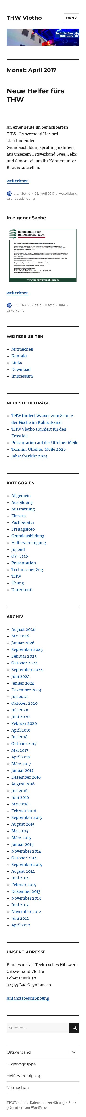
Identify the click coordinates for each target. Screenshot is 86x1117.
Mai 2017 (19, 750)
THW (16, 576)
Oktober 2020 (24, 703)
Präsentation (23, 562)
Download (21, 369)
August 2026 (23, 629)
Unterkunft (15, 310)
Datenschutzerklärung (47, 1103)
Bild (62, 305)
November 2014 (26, 851)
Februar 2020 (24, 723)
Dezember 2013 (25, 891)
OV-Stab (19, 556)
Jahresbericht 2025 (29, 456)
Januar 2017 (22, 770)
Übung (17, 583)
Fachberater (22, 522)
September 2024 (27, 669)
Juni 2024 (20, 676)
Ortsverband (19, 1052)
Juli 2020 (19, 710)
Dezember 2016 (26, 777)
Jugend (18, 549)
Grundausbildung (21, 198)
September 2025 (27, 649)
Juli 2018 (19, 736)
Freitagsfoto (23, 529)
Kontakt (19, 356)
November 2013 (26, 898)
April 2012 (20, 925)
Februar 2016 (23, 810)
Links (16, 362)
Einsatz (18, 515)
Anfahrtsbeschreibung (28, 998)
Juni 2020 (20, 716)
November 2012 (26, 911)
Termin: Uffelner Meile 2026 (38, 449)
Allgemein (21, 495)
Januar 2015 (22, 844)
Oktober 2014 (24, 857)
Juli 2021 (19, 696)
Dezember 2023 (26, 689)
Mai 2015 (19, 831)
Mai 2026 (20, 636)
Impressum (22, 376)
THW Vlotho (24, 17)
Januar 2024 (22, 683)
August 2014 (23, 871)
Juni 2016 (20, 797)
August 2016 (23, 783)
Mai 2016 (20, 804)
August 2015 (23, 824)
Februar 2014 (23, 884)
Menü (71, 17)
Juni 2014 (20, 878)
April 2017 (20, 757)
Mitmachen (22, 349)
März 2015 (21, 837)
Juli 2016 (19, 790)
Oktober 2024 (24, 663)
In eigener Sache (26, 218)
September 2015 (26, 817)
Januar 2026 (23, 642)
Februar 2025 (24, 656)
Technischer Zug (27, 569)
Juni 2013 (20, 904)
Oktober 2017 (24, 743)
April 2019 (21, 730)
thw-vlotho (21, 193)
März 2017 (21, 763)
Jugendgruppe (21, 1064)
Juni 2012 (20, 918)
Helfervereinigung (28, 542)
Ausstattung (23, 509)
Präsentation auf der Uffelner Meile (44, 442)
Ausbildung (68, 193)
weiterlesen (18, 181)
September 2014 (26, 864)
